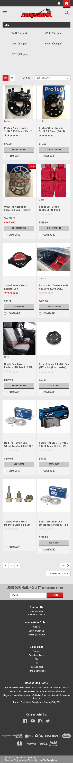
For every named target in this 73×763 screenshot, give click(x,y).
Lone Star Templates (47, 760)
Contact (36, 651)
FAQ (36, 663)
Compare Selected (58, 573)
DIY (36, 659)
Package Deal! (36, 667)
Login (31, 631)
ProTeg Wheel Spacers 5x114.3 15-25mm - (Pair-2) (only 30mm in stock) (18, 131)
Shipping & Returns (36, 635)
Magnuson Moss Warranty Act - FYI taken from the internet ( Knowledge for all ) (36, 697)
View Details (19, 307)
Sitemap (31, 757)
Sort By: (26, 78)
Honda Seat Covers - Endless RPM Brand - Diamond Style (50, 210)
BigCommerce (21, 760)
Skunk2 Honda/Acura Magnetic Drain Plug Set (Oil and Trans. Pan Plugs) (18, 524)
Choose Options (19, 149)
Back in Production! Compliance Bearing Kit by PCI (36, 702)
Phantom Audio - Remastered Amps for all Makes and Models (36, 691)
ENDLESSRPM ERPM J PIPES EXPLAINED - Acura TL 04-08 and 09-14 (36, 687)
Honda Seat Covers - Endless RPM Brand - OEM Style (18, 367)
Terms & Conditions (36, 671)
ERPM (41, 200)
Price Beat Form (36, 655)
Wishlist (36, 627)
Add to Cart (54, 385)
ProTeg (7, 121)
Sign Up (40, 631)
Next (64, 565)
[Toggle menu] (5, 12)
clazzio (42, 278)
